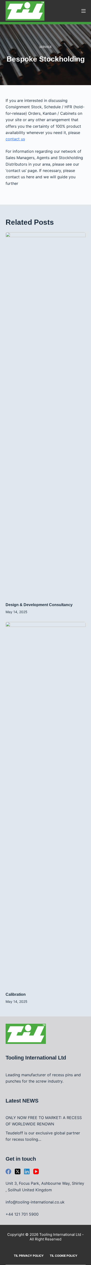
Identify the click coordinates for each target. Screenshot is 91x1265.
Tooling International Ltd (60, 1234)
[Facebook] (8, 1171)
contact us (15, 138)
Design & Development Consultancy (39, 605)
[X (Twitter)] (17, 1171)
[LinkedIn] (27, 1171)
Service (45, 47)
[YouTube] (36, 1171)
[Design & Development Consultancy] (46, 414)
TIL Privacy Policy (29, 1255)
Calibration (16, 994)
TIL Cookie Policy (63, 1255)
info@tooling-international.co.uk (35, 1202)
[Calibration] (46, 804)
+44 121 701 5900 (22, 1214)
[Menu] (83, 11)
